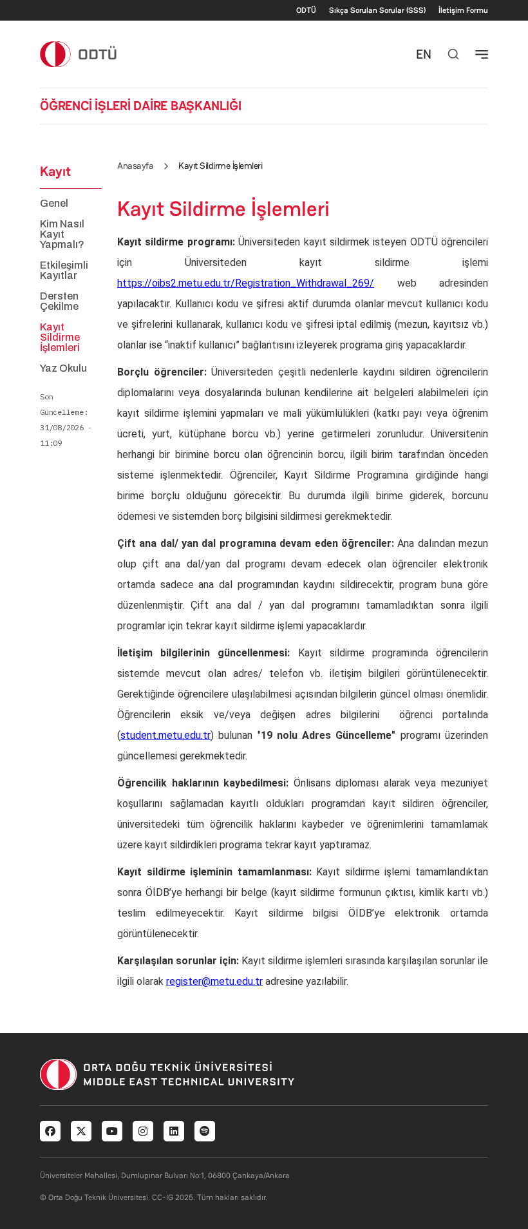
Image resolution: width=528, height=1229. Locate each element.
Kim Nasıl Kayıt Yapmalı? (62, 234)
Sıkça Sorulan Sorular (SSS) (377, 10)
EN (423, 54)
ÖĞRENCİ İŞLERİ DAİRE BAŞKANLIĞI (140, 105)
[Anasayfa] (79, 54)
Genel (54, 203)
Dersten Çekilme (59, 301)
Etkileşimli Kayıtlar (64, 270)
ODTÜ (306, 10)
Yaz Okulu (63, 368)
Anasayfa (135, 165)
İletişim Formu (463, 10)
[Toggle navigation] (481, 54)
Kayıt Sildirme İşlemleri (60, 337)
